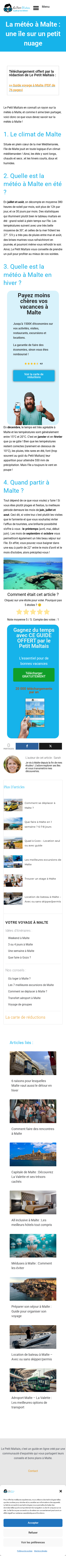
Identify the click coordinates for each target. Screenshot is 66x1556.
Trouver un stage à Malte (40, 878)
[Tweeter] (50, 746)
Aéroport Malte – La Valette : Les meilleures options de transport (31, 1402)
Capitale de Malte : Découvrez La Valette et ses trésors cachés (32, 1176)
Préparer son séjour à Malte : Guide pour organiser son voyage (31, 1311)
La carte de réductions (25, 1017)
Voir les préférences (33, 1542)
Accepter (33, 1522)
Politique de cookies (24, 1551)
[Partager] (27, 746)
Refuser (33, 1532)
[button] (60, 1491)
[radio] (19, 612)
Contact (33, 1471)
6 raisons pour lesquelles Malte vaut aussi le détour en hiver (31, 1085)
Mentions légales (40, 1551)
